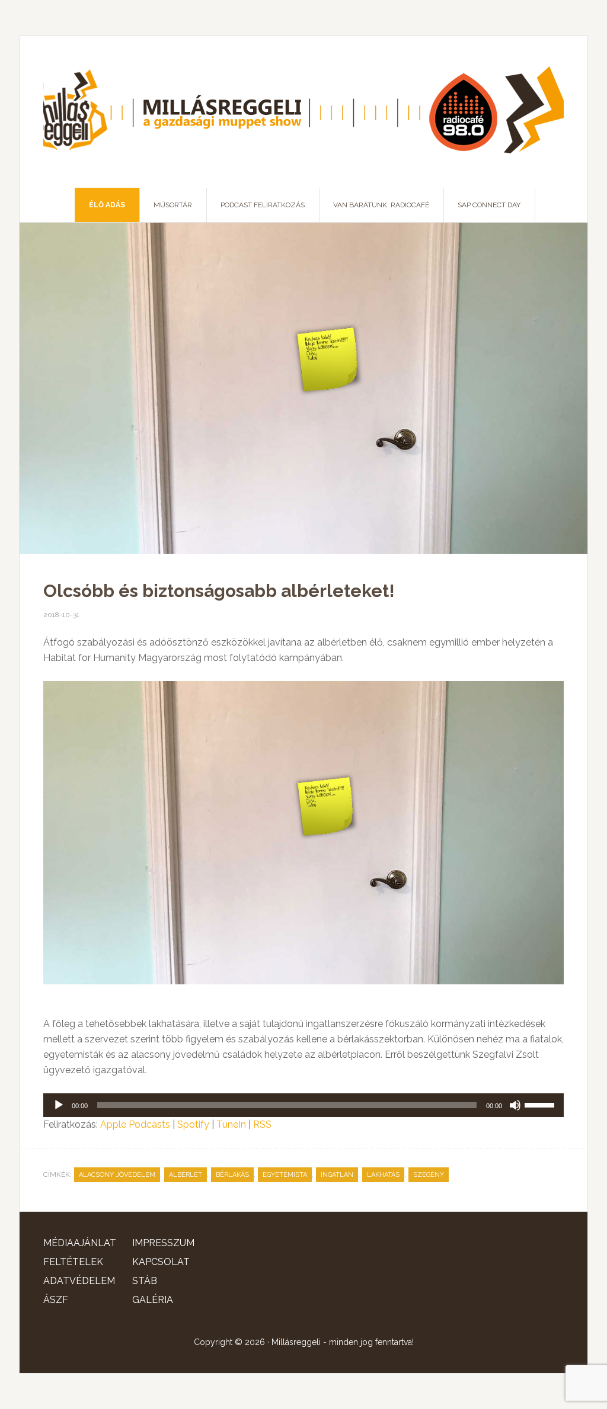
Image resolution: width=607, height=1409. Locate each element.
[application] (303, 1105)
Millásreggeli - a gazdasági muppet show (303, 112)
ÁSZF (55, 1299)
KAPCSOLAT (161, 1261)
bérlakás (232, 1175)
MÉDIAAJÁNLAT (79, 1242)
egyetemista (285, 1175)
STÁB (144, 1280)
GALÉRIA (152, 1299)
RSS (262, 1124)
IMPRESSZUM (163, 1242)
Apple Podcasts (135, 1124)
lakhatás (383, 1175)
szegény (428, 1175)
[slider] (541, 1104)
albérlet (185, 1175)
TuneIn (231, 1124)
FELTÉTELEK (73, 1261)
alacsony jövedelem (117, 1175)
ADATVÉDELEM (79, 1280)
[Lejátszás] (59, 1105)
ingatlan (337, 1175)
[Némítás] (515, 1105)
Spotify (193, 1124)
